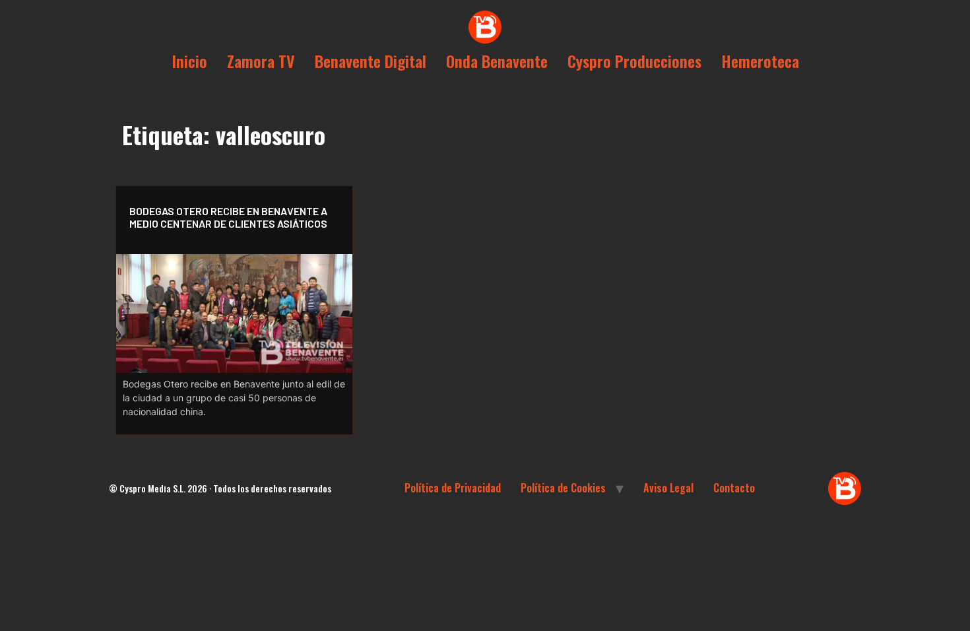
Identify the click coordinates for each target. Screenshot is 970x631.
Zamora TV (261, 61)
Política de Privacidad (452, 488)
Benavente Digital (370, 61)
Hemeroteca (760, 61)
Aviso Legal (668, 488)
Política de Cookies (563, 488)
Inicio (189, 61)
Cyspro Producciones (634, 61)
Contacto (734, 488)
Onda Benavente (497, 61)
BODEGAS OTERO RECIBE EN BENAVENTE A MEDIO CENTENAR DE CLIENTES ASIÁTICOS (228, 217)
